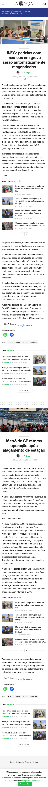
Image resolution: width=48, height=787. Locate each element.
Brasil (25, 342)
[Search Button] (45, 4)
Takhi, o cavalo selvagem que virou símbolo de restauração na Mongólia (29, 201)
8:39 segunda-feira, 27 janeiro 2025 (25, 460)
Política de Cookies (23, 762)
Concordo (24, 784)
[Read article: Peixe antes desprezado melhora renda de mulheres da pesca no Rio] (7, 189)
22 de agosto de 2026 (24, 194)
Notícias (33, 342)
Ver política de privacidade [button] (33, 780)
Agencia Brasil (14, 342)
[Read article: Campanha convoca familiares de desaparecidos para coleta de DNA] (7, 226)
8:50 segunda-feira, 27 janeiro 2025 (25, 76)
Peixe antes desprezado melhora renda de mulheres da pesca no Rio (29, 188)
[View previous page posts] (22, 234)
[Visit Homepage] (24, 3)
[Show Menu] (3, 4)
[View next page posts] (26, 234)
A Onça (27, 72)
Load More (24, 391)
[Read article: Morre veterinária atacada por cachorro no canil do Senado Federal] (7, 213)
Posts (35, 762)
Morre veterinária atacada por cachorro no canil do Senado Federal (28, 213)
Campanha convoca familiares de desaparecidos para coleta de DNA (30, 224)
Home (11, 762)
